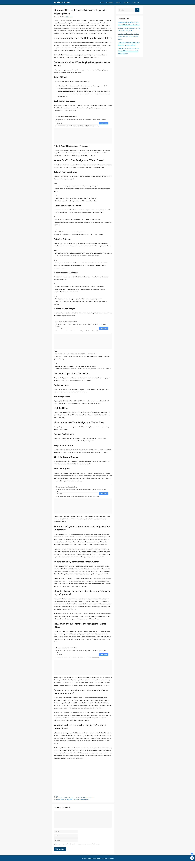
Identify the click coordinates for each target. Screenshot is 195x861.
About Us (118, 2)
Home (101, 2)
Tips (57, 796)
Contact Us (126, 2)
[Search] (137, 10)
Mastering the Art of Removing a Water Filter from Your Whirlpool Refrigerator (75, 798)
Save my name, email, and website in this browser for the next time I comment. (78, 844)
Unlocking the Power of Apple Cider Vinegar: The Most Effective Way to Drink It (128, 36)
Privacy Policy (136, 2)
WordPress (110, 858)
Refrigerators (109, 2)
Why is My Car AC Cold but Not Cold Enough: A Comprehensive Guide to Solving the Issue (128, 50)
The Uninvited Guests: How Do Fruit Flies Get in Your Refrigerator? (72, 799)
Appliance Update (62, 2)
